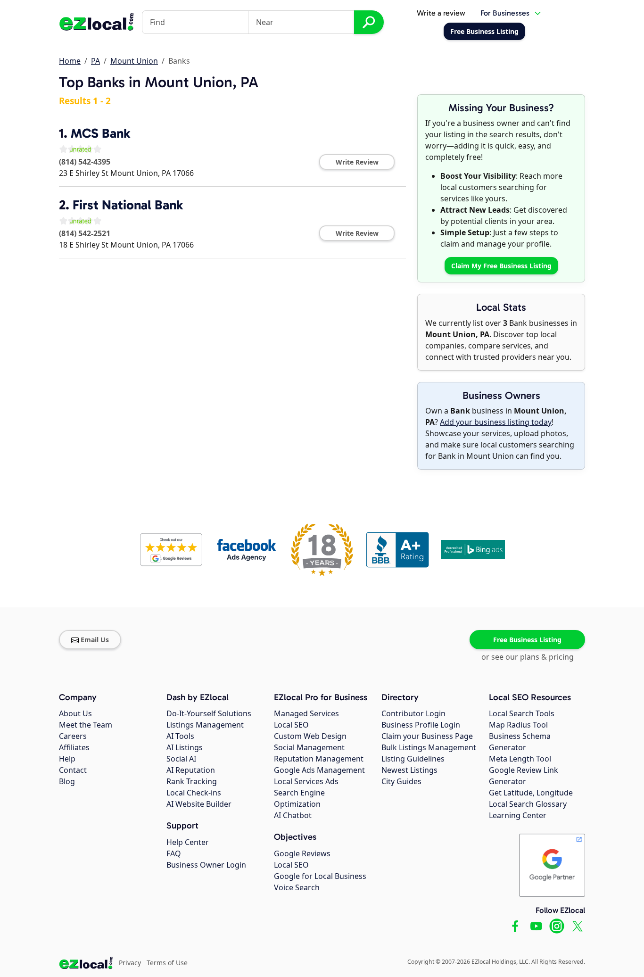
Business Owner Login (206, 865)
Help (67, 758)
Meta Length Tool (520, 758)
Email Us (95, 639)
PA (95, 61)
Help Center (187, 842)
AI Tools (180, 736)
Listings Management (205, 725)
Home (70, 61)
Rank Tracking (191, 781)
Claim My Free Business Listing (501, 265)
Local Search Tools (521, 713)
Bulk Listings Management (428, 747)
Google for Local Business (320, 876)
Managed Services (306, 713)
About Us (75, 713)
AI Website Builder (198, 804)
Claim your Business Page (427, 736)
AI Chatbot (293, 815)
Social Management (309, 747)
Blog (67, 781)
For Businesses (504, 12)
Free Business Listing (527, 639)
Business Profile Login (420, 725)
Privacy (130, 962)
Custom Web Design (310, 736)
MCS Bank (100, 133)
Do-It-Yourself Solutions (208, 713)
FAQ (173, 853)
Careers (73, 736)
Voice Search (297, 887)
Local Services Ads (306, 781)
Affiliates (74, 747)
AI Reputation (190, 770)
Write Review (357, 161)
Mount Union (134, 61)
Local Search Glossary (528, 804)
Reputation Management (318, 758)
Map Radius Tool (518, 725)
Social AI (181, 758)
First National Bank (128, 205)
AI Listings (184, 747)
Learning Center (517, 815)
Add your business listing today (496, 422)
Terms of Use (167, 962)
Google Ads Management (319, 770)
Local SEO (291, 725)
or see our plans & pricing (527, 657)
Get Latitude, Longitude (531, 792)
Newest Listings (409, 770)
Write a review (441, 12)
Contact (73, 770)
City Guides (401, 781)
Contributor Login (413, 713)
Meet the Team (85, 725)
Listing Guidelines (413, 758)
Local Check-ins (193, 792)
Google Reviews (302, 853)
